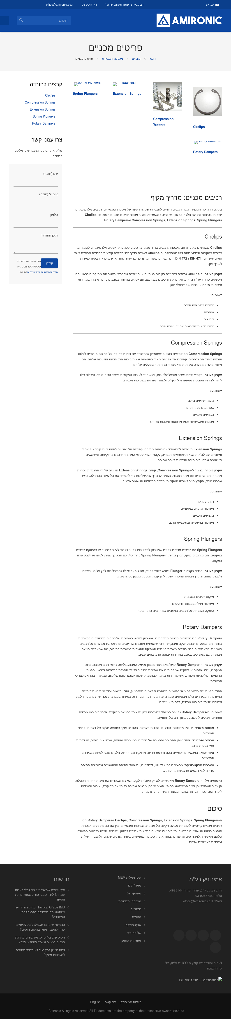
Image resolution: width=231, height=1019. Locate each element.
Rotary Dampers (43, 123)
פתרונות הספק (131, 940)
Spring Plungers (44, 116)
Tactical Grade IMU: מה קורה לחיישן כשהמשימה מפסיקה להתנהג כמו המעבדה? (40, 912)
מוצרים (136, 58)
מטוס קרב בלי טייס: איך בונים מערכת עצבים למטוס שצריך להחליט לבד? (40, 939)
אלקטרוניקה (133, 924)
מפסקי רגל (134, 893)
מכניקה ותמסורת (112, 58)
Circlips (50, 95)
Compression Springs (40, 102)
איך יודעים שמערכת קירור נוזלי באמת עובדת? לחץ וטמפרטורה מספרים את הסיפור (40, 894)
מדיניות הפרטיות (49, 272)
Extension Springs (42, 109)
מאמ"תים (134, 885)
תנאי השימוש (33, 272)
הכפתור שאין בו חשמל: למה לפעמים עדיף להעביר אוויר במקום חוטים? (40, 927)
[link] (199, 126)
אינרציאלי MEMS (129, 877)
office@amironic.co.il (59, 4)
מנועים (136, 917)
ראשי (153, 58)
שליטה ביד (134, 932)
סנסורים (135, 909)
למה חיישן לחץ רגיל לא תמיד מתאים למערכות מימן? (40, 952)
